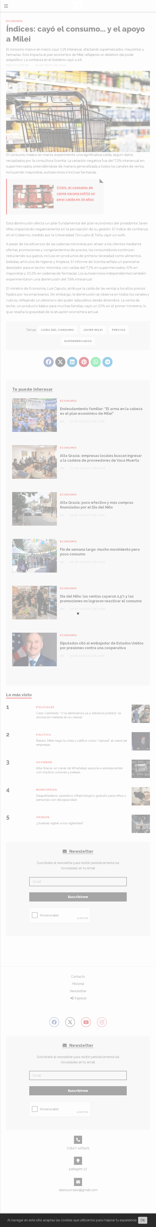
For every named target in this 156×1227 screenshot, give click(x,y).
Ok (143, 1220)
